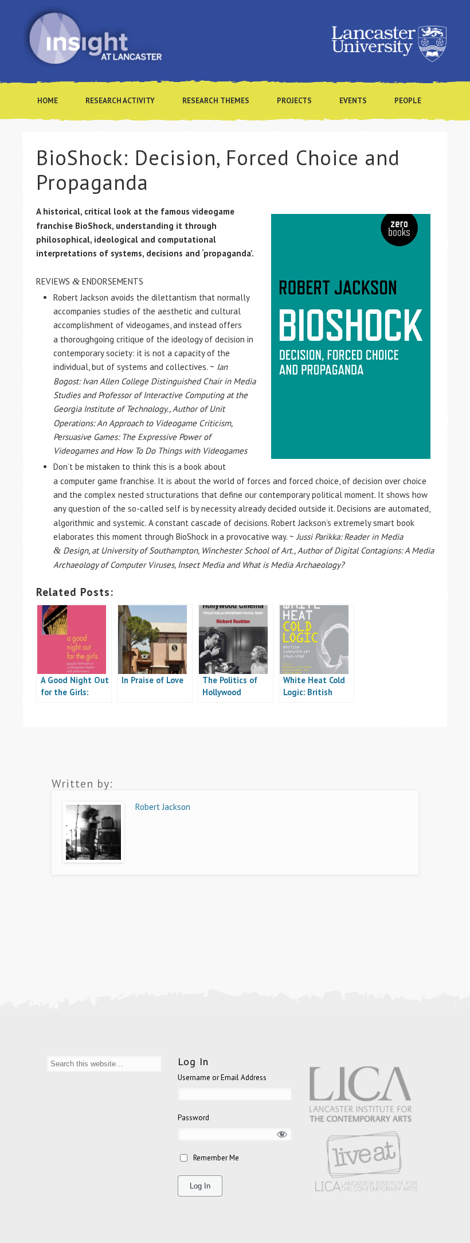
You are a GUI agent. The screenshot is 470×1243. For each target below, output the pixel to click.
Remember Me (216, 1158)
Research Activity (120, 101)
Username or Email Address (222, 1077)
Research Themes (215, 101)
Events (353, 101)
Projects (294, 101)
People (407, 101)
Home (47, 101)
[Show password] (282, 1134)
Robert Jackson (162, 806)
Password (193, 1118)
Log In (200, 1186)
